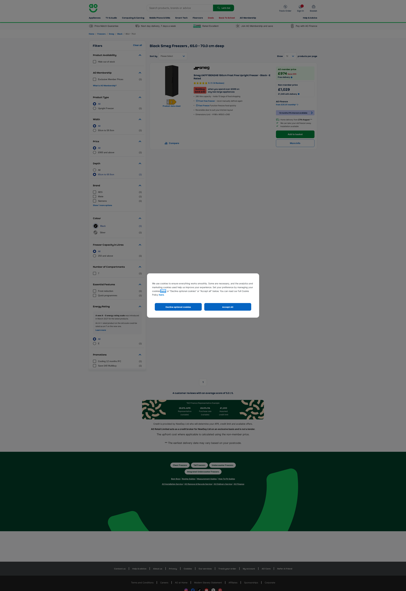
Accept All (227, 307)
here (163, 291)
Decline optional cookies (178, 307)
